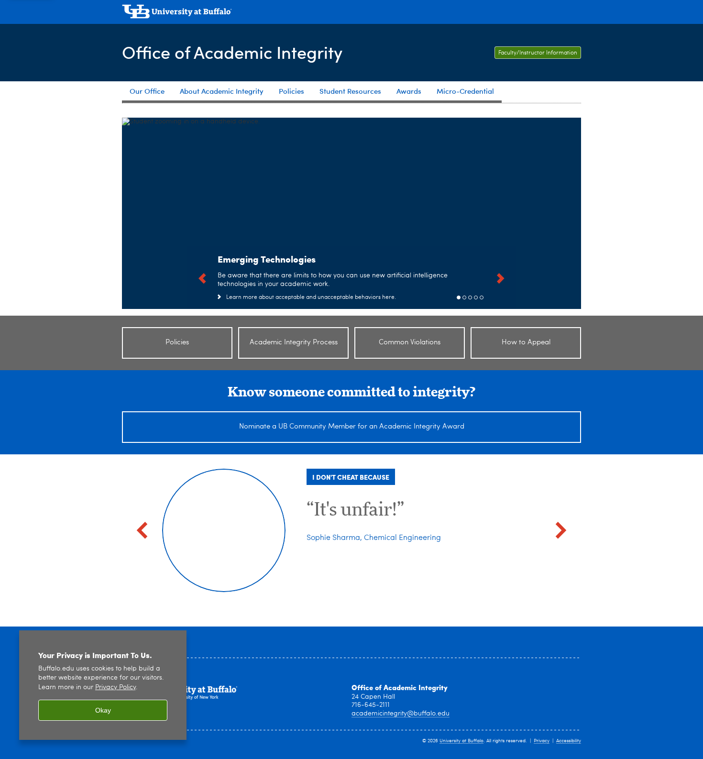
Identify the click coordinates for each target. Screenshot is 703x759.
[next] (500, 277)
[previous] (202, 277)
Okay (103, 710)
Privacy (541, 740)
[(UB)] (351, 13)
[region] (103, 685)
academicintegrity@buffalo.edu (401, 713)
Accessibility (568, 740)
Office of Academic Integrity (232, 52)
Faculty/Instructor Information (537, 53)
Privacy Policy (115, 687)
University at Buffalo (461, 740)
